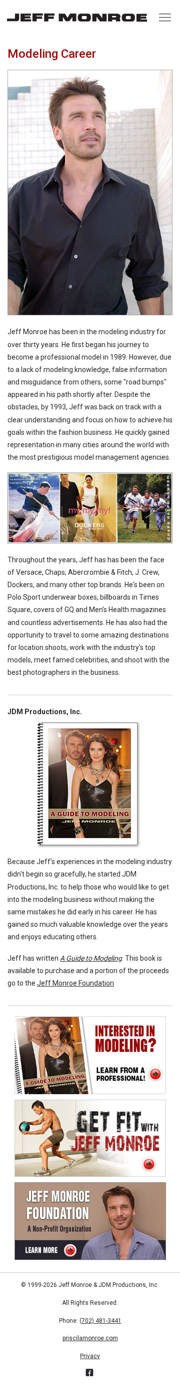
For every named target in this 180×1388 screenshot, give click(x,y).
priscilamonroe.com (90, 1338)
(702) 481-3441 (101, 1320)
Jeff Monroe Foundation (75, 983)
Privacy (90, 1356)
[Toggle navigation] (165, 17)
